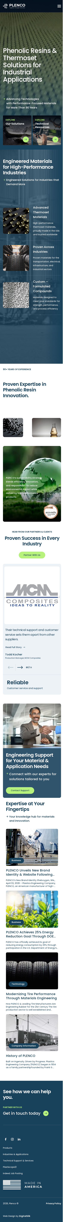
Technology (18, 983)
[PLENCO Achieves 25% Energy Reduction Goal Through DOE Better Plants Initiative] (32, 920)
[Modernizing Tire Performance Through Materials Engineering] (32, 981)
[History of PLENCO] (32, 1041)
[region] (32, 629)
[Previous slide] (10, 667)
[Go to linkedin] (19, 1139)
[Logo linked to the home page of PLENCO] (14, 6)
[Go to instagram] (12, 1139)
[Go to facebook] (5, 1139)
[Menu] (59, 6)
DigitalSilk (24, 1216)
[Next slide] (20, 667)
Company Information (24, 1045)
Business (16, 860)
